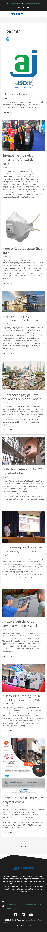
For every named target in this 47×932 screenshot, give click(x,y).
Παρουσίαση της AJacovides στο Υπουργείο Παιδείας (22, 549)
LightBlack (28, 925)
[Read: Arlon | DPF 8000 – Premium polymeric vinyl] (23, 765)
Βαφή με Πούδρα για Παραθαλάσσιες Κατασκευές (22, 318)
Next (23, 846)
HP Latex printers (14, 94)
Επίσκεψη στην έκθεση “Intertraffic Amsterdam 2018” (19, 159)
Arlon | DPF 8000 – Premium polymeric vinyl (22, 800)
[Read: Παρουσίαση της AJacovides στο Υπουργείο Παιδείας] (23, 527)
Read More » (7, 112)
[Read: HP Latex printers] (23, 69)
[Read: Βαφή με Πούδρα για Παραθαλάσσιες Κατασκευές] (23, 301)
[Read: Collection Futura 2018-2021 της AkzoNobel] (23, 451)
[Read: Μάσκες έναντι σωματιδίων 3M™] (23, 226)
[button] (43, 14)
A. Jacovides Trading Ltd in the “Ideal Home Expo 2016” (22, 698)
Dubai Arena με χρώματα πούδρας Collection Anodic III (23, 397)
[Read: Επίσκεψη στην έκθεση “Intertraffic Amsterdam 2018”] (23, 135)
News (4, 98)
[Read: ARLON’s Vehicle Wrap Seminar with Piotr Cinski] (23, 603)
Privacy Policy (30, 920)
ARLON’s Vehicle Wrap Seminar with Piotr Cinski (20, 623)
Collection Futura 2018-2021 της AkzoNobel (22, 471)
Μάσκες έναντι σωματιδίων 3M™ (22, 250)
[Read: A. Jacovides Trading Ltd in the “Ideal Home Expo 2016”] (23, 677)
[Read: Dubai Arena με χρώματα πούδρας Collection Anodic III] (23, 375)
